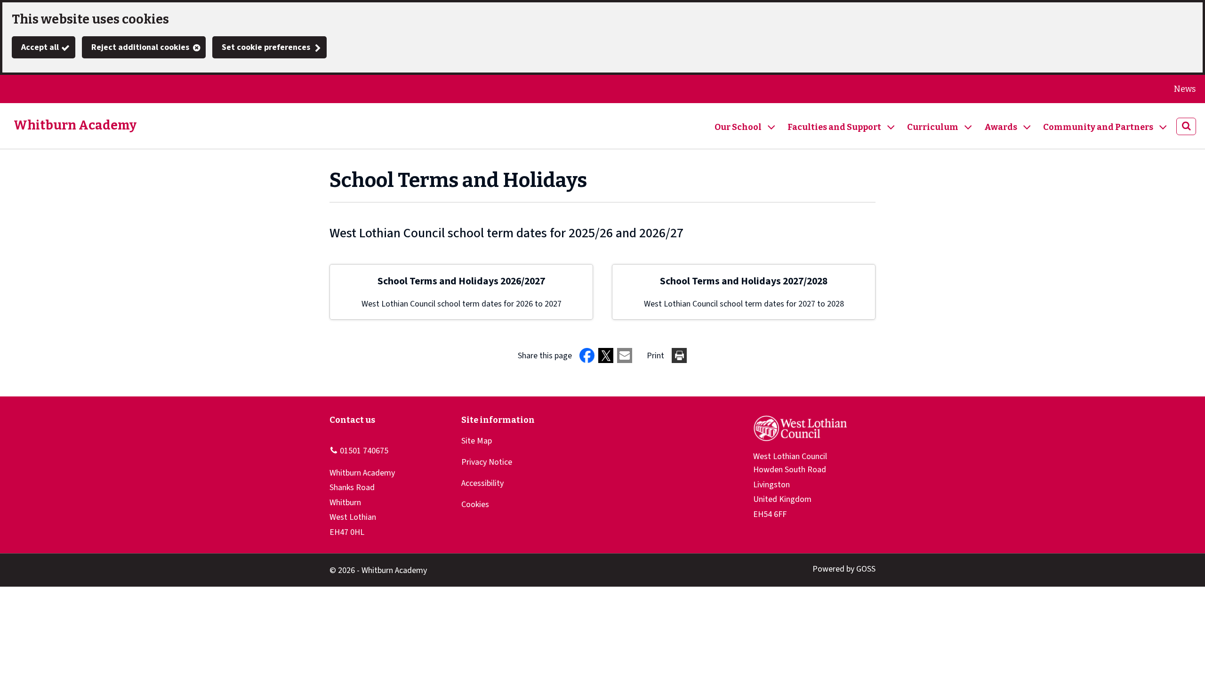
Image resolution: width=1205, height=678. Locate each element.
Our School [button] (738, 127)
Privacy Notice (486, 462)
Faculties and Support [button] (834, 127)
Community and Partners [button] (1098, 127)
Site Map (476, 441)
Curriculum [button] (932, 127)
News (1185, 89)
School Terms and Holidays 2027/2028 (743, 281)
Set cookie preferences (266, 47)
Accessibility (482, 483)
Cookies (475, 504)
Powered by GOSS (844, 569)
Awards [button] (1000, 127)
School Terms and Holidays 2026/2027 (461, 281)
